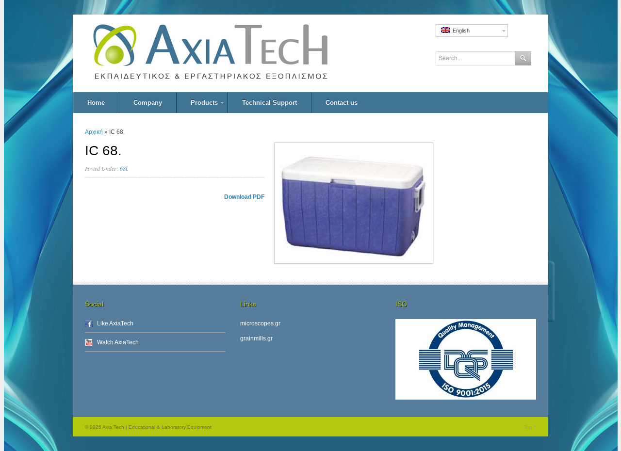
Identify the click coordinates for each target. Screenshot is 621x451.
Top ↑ (530, 427)
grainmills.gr (256, 338)
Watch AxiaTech (118, 342)
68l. (124, 168)
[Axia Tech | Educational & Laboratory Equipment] (233, 53)
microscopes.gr (260, 323)
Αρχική (94, 132)
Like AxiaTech (115, 323)
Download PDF (244, 196)
